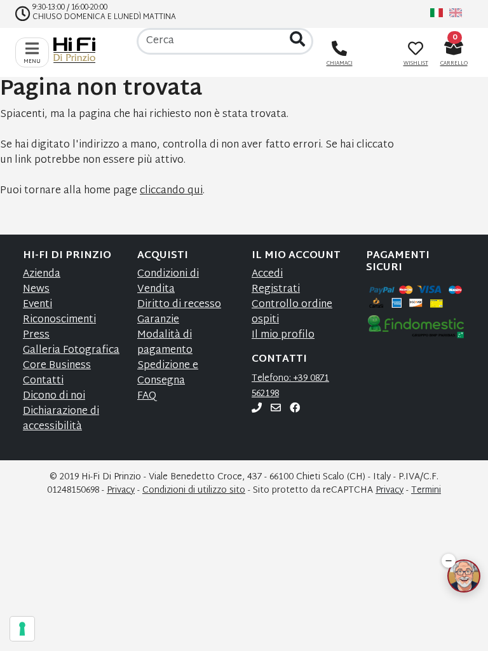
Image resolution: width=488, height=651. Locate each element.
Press (36, 335)
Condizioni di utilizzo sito (193, 490)
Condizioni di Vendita (168, 282)
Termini (426, 490)
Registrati (276, 289)
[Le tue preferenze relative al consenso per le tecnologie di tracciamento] (22, 629)
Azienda (41, 274)
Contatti (43, 381)
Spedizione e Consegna (167, 373)
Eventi (37, 305)
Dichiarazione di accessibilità (61, 419)
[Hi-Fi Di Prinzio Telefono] (257, 409)
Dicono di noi (54, 396)
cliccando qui (171, 191)
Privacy (121, 490)
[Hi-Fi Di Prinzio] (77, 50)
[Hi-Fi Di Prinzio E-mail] (276, 409)
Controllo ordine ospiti (292, 312)
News (36, 289)
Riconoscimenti (59, 320)
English (455, 12)
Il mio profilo (283, 335)
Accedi (267, 274)
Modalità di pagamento (165, 343)
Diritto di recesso (179, 305)
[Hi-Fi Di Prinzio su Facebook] (295, 409)
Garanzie (158, 320)
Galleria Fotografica (71, 350)
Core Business (57, 366)
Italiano (436, 12)
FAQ (146, 396)
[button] (449, 561)
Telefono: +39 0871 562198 (290, 386)
